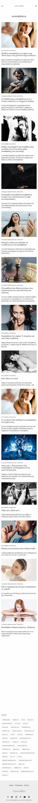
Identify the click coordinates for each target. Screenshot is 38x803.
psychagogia (17, 731)
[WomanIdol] (19, 6)
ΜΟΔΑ (4, 753)
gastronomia (7, 723)
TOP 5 (20, 734)
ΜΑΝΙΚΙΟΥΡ (25, 749)
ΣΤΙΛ (12, 756)
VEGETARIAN (29, 734)
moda (5, 727)
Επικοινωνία (19, 785)
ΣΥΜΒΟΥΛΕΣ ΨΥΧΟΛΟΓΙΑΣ (9, 764)
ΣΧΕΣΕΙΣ (21, 764)
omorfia (5, 731)
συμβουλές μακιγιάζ (27, 771)
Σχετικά (26, 785)
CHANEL (15, 719)
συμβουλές (14, 771)
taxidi (5, 734)
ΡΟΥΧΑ (4, 756)
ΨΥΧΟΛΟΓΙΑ (12, 50)
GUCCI (17, 723)
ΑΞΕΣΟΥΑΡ (13, 738)
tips (13, 734)
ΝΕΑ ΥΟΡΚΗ (14, 753)
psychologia (29, 731)
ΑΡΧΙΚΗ (11, 785)
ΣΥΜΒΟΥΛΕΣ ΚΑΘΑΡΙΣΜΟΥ (9, 760)
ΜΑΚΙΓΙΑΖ (16, 749)
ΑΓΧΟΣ (4, 738)
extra (30, 719)
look (25, 723)
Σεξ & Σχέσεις (5, 50)
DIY (23, 719)
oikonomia (26, 727)
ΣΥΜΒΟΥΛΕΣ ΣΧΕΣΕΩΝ (25, 760)
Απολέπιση (6, 742)
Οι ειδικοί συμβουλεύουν (8, 96)
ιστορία (5, 771)
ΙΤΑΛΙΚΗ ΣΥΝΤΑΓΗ (22, 745)
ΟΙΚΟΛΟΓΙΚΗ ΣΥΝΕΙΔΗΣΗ (27, 753)
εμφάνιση (17, 767)
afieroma (6, 719)
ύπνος (5, 775)
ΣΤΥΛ (20, 756)
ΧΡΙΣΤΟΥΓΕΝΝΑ (6, 767)
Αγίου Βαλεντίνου (25, 738)
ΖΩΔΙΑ (24, 742)
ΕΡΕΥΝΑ (15, 742)
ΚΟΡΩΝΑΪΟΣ (6, 749)
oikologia (15, 727)
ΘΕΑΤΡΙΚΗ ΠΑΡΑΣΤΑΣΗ (8, 745)
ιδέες (26, 767)
